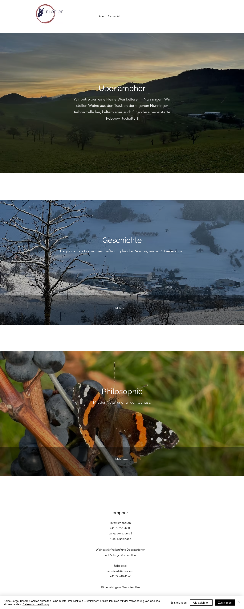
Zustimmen (225, 602)
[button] (114, 16)
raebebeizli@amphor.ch (120, 571)
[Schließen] (239, 602)
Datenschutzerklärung (35, 604)
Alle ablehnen (201, 602)
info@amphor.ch (120, 523)
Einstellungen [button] (178, 602)
